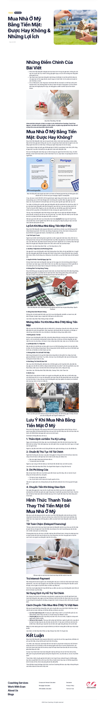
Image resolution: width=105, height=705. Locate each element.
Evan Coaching (55, 664)
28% (73, 147)
